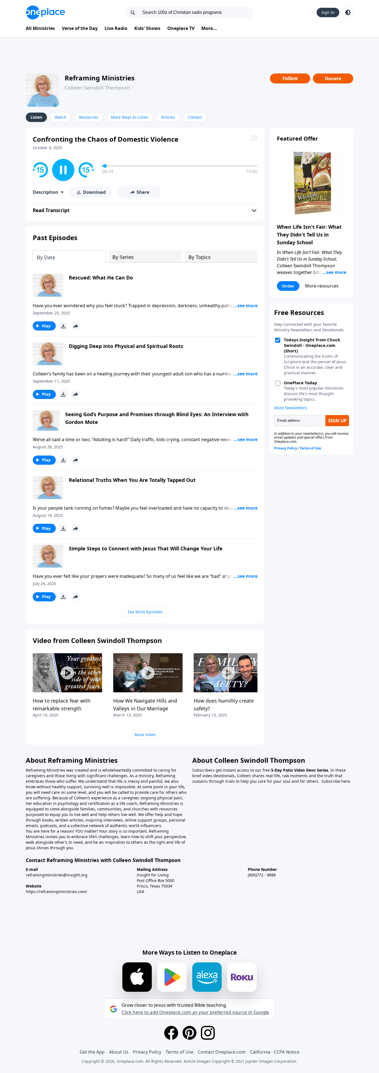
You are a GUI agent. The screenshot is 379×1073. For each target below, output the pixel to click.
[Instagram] (208, 1033)
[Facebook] (171, 1033)
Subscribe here (336, 781)
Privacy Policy (147, 1052)
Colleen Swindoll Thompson (97, 87)
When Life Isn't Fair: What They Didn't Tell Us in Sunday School (309, 234)
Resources (88, 117)
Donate (333, 78)
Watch (60, 117)
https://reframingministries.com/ (56, 891)
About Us (118, 1052)
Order (288, 286)
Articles (168, 117)
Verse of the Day (80, 28)
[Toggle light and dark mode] (348, 12)
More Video (145, 734)
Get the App (92, 1052)
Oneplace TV (180, 28)
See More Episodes (145, 611)
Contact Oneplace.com (222, 1052)
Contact (195, 117)
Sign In (328, 12)
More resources (321, 286)
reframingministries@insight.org (56, 875)
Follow (290, 78)
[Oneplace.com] (45, 12)
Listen (36, 117)
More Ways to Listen (129, 117)
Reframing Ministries (100, 77)
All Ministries (40, 28)
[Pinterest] (189, 1033)
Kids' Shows (147, 28)
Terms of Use (179, 1052)
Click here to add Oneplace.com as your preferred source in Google (195, 1012)
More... (209, 28)
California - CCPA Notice (274, 1052)
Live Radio (116, 28)
